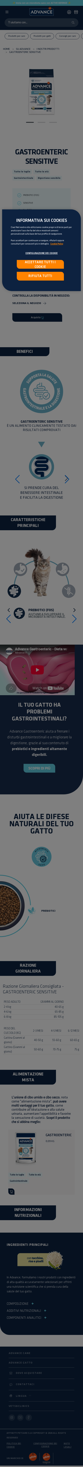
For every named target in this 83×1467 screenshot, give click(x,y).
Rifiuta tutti (40, 276)
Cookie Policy (56, 244)
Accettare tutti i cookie (40, 265)
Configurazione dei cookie (41, 253)
